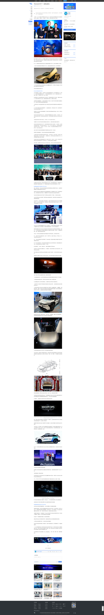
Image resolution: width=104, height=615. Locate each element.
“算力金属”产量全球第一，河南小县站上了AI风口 (57, 589)
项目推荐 (35, 605)
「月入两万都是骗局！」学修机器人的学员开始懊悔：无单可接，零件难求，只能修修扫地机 (48, 598)
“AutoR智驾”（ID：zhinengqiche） (45, 531)
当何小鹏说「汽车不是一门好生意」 (68, 26)
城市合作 (35, 604)
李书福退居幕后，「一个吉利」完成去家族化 (69, 21)
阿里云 (41, 612)
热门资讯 (46, 604)
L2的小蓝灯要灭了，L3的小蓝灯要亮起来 (69, 24)
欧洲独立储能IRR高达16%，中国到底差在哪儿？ (48, 589)
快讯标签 (46, 608)
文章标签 (46, 607)
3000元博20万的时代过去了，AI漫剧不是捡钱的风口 (48, 580)
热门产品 (46, 605)
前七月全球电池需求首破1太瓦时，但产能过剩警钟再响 (57, 580)
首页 (31, 6)
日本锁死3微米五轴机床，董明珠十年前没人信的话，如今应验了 (38, 598)
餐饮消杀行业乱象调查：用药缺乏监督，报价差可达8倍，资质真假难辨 (38, 580)
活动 (31, 16)
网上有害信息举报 (67, 612)
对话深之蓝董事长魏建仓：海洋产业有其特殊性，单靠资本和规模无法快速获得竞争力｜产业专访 (38, 589)
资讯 (31, 10)
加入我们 (39, 608)
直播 (31, 11)
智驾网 (38, 551)
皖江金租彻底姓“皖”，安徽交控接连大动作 (69, 60)
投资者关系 (35, 608)
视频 (31, 13)
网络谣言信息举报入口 (37, 610)
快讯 (31, 8)
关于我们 (39, 605)
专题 (31, 15)
